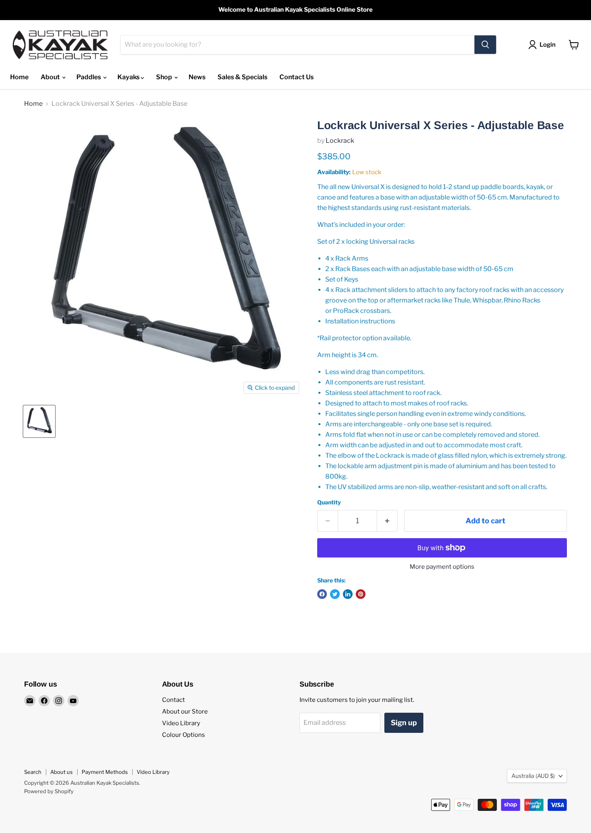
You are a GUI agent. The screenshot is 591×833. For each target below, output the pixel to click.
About (51, 77)
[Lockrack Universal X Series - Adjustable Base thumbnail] (39, 421)
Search (32, 772)
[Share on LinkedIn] (348, 594)
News (197, 77)
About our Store (185, 711)
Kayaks (129, 77)
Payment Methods (105, 772)
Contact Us (296, 77)
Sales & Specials (242, 77)
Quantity (329, 502)
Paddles (89, 77)
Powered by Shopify (49, 791)
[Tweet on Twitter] (335, 594)
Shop (164, 77)
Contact (173, 699)
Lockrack (340, 140)
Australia (533, 775)
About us (61, 772)
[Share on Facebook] (322, 594)
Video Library (181, 723)
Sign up (404, 722)
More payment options (442, 567)
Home (19, 77)
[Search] (485, 44)
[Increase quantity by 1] (387, 521)
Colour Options (183, 734)
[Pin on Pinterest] (360, 594)
